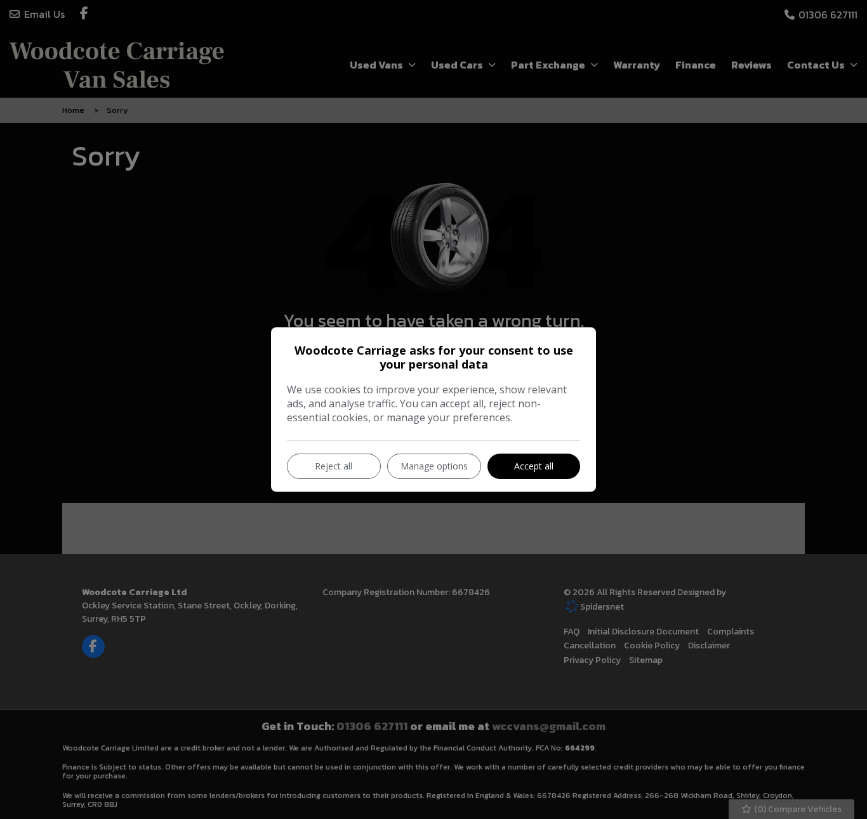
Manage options (434, 466)
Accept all (533, 466)
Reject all (333, 466)
